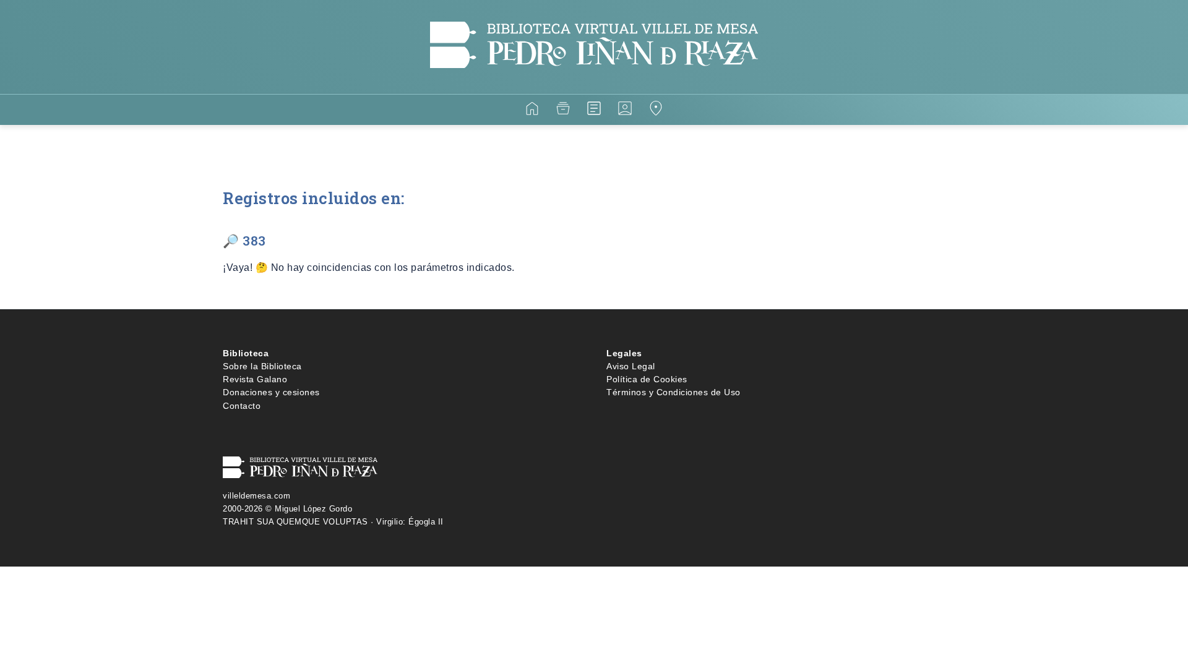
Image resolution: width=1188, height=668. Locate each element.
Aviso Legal (630, 366)
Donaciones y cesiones (271, 392)
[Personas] (624, 110)
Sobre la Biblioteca (262, 366)
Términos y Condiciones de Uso (673, 392)
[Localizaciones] (655, 110)
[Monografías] (594, 110)
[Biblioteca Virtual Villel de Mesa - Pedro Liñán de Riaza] (594, 86)
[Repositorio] (563, 110)
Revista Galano (255, 379)
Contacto (241, 406)
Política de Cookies (646, 379)
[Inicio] (532, 110)
